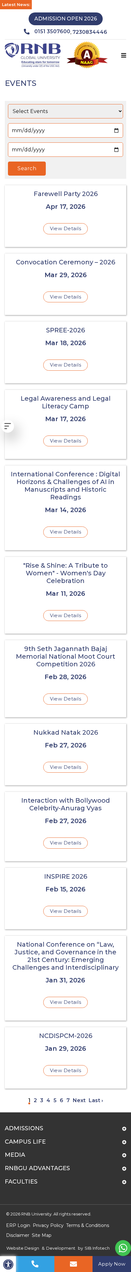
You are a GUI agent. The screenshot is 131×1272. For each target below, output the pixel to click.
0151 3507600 (52, 31)
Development (60, 1248)
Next (79, 1100)
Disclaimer (17, 1235)
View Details (65, 228)
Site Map (42, 1235)
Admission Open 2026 (65, 19)
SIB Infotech (97, 1248)
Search (26, 168)
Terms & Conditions (87, 1225)
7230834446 (89, 32)
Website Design (22, 1248)
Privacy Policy (48, 1225)
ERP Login (18, 1225)
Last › (96, 1100)
